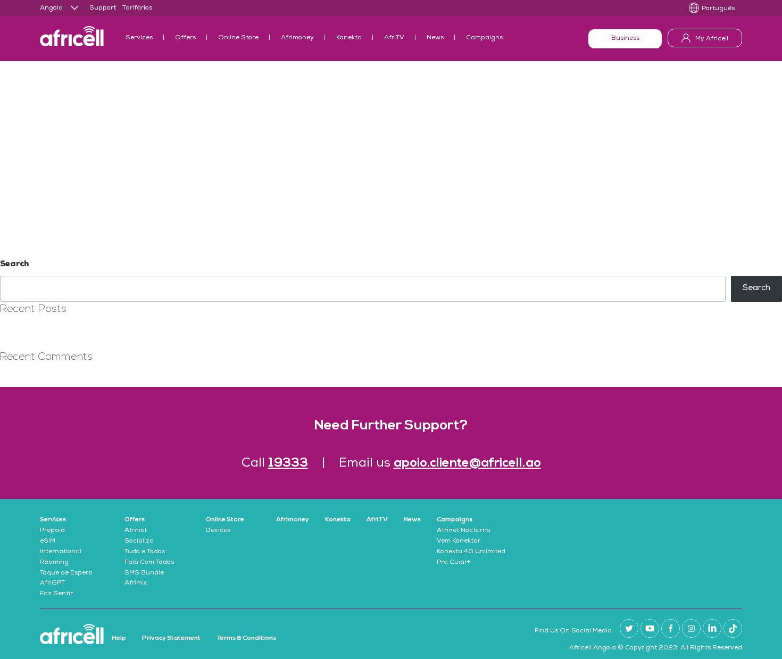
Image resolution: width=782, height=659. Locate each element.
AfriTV (394, 38)
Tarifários (137, 8)
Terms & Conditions (246, 638)
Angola (51, 8)
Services (139, 38)
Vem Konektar (458, 541)
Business (625, 39)
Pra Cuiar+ (453, 563)
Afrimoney (297, 38)
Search (14, 264)
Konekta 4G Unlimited (471, 552)
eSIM (47, 541)
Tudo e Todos (144, 552)
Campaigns (484, 38)
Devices (218, 531)
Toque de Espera (66, 573)
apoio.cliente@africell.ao (467, 463)
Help (119, 638)
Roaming (54, 563)
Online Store (238, 38)
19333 (288, 463)
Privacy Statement (171, 638)
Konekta (349, 38)
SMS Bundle (144, 573)
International (60, 552)
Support (102, 8)
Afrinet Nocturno (463, 531)
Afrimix (135, 583)
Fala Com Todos (149, 563)
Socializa (139, 541)
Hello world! (22, 331)
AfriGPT (52, 583)
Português (718, 9)
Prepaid (52, 531)
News (435, 38)
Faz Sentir (56, 594)
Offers (185, 38)
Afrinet (135, 531)
